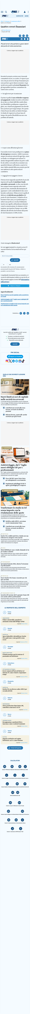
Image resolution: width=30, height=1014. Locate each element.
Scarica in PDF (28, 39)
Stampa (21, 39)
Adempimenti (7, 448)
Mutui (3, 548)
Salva (25, 39)
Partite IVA (5, 534)
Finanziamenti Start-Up (8, 593)
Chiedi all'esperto (16, 748)
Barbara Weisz (24, 623)
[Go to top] (27, 1008)
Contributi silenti (7, 720)
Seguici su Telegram (15, 285)
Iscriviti (15, 344)
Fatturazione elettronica (9, 669)
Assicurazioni (6, 618)
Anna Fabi (25, 709)
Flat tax (5, 737)
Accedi (26, 16)
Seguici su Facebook (16, 356)
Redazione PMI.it (23, 642)
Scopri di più (19, 16)
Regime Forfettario (7, 652)
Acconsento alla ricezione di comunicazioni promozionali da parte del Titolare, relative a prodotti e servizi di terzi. (13, 269)
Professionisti (8, 379)
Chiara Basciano (7, 30)
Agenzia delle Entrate (10, 490)
